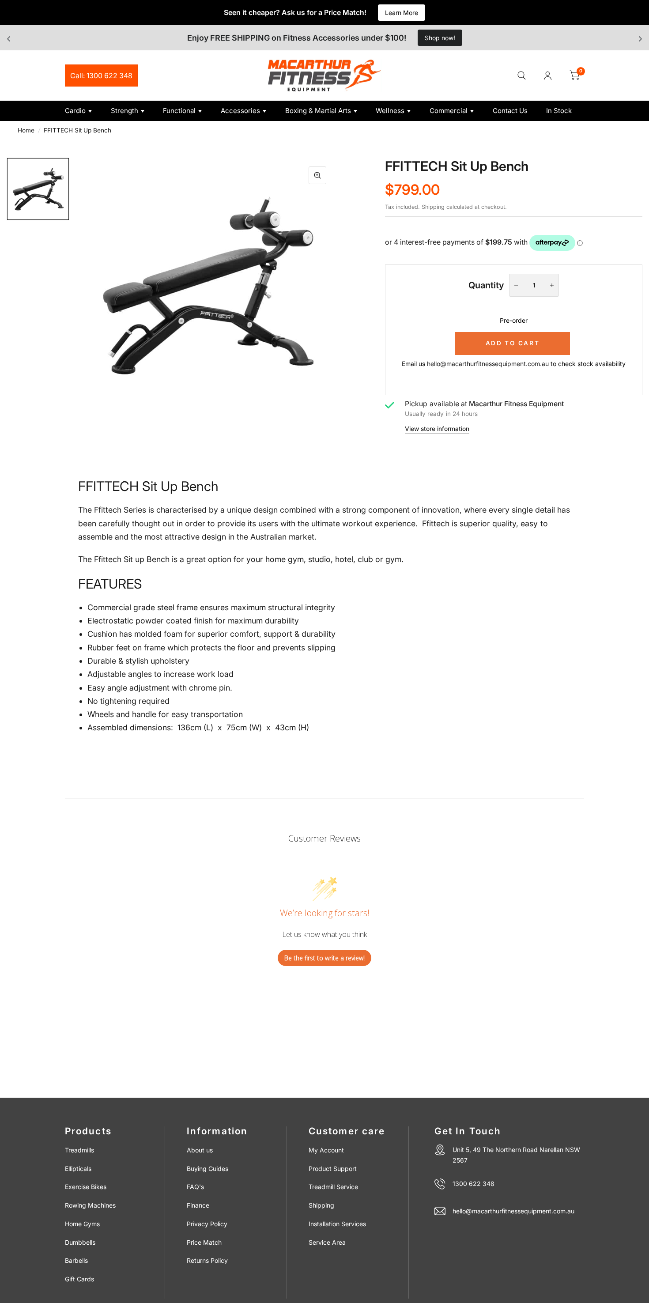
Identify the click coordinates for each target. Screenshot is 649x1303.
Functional (179, 110)
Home (26, 130)
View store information (437, 429)
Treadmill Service (333, 1186)
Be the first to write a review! (324, 958)
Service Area (327, 1242)
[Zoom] (317, 175)
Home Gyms (82, 1223)
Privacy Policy (207, 1223)
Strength (124, 110)
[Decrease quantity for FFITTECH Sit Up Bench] (516, 285)
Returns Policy (207, 1260)
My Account (326, 1150)
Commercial (449, 110)
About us (200, 1150)
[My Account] (547, 75)
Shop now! (440, 38)
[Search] (521, 75)
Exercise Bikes (85, 1186)
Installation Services (337, 1223)
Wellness (390, 110)
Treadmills (79, 1150)
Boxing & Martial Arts (318, 110)
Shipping (433, 207)
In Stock (559, 110)
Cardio (75, 110)
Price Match (204, 1242)
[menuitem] (84, 111)
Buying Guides (207, 1168)
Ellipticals (78, 1168)
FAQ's (195, 1186)
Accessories (240, 110)
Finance (198, 1205)
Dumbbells (80, 1242)
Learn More (401, 12)
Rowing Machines (90, 1205)
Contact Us (510, 110)
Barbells (76, 1260)
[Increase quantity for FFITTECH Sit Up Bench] (551, 285)
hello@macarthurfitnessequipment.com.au (488, 363)
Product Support (333, 1168)
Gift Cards (79, 1279)
